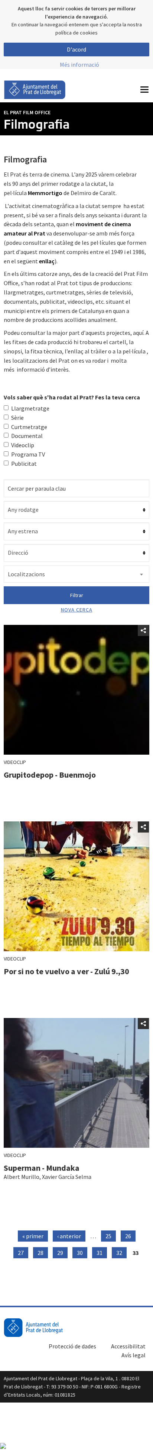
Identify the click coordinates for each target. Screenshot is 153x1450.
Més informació (79, 64)
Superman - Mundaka (41, 1168)
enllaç (47, 261)
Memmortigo (45, 193)
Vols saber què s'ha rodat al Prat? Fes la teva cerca (72, 397)
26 (128, 1236)
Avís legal (133, 1355)
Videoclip (22, 445)
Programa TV (28, 454)
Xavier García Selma (66, 1176)
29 (60, 1252)
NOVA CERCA (76, 609)
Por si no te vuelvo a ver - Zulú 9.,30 (66, 971)
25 (108, 1236)
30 (80, 1252)
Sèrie (17, 417)
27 (21, 1252)
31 (99, 1252)
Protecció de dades (72, 1346)
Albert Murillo (21, 1176)
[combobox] (76, 574)
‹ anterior (69, 1236)
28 (40, 1252)
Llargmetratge (30, 408)
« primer (32, 1236)
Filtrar (76, 595)
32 (119, 1252)
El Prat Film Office (27, 112)
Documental (27, 435)
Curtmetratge (29, 427)
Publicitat (24, 463)
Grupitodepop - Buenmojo (50, 775)
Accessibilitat (128, 1346)
